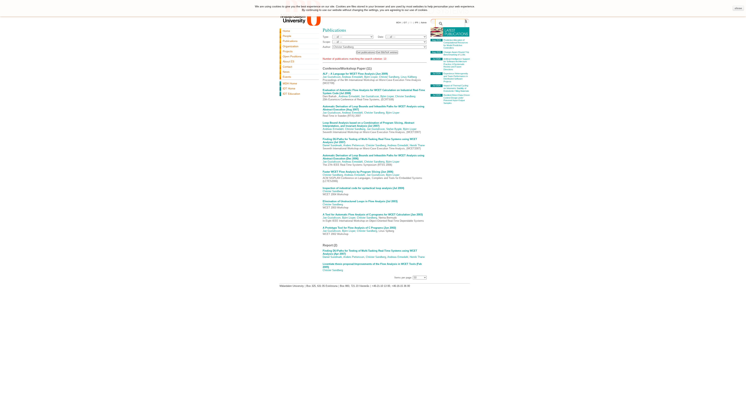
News (286, 71)
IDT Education (291, 93)
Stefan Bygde (394, 129)
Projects (288, 51)
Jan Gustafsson (332, 76)
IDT (405, 22)
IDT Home (289, 88)
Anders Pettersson (353, 145)
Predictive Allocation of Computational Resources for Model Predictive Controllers (456, 44)
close (738, 8)
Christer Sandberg (389, 76)
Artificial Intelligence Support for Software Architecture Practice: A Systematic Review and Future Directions (457, 64)
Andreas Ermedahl (352, 76)
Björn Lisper (370, 76)
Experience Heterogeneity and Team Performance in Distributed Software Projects (456, 77)
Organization (290, 46)
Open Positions (292, 56)
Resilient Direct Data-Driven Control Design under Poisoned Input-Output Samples (457, 99)
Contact (287, 66)
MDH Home (290, 83)
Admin (424, 22)
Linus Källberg (409, 76)
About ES (288, 61)
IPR (416, 22)
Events (287, 76)
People (287, 36)
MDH (398, 22)
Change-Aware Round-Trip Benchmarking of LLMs (456, 53)
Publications (290, 41)
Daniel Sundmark (332, 145)
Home (286, 30)
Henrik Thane (417, 145)
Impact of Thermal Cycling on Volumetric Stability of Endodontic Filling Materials (456, 88)
